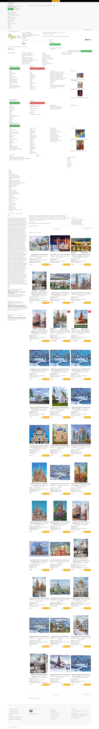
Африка (9, 220)
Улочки (23, 277)
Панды (25, 259)
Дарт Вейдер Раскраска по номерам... (81, 97)
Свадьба (18, 270)
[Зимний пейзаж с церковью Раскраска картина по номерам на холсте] (39, 358)
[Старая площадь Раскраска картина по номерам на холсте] (81, 282)
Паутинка (32, 141)
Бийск (10, 5)
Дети (20, 230)
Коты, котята (32, 75)
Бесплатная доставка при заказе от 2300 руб (69, 165)
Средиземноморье (17, 276)
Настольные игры (12, 191)
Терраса (9, 277)
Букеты (20, 221)
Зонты (25, 238)
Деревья (13, 230)
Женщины (13, 236)
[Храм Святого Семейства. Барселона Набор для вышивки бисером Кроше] (60, 511)
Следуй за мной (15, 274)
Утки (26, 277)
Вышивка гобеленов (54, 139)
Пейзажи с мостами (13, 81)
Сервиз (15, 271)
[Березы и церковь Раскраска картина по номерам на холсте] (39, 282)
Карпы (22, 241)
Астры (20, 219)
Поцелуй (13, 264)
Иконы (10, 130)
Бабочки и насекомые (13, 131)
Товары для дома (12, 203)
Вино (26, 223)
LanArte (31, 150)
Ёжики (25, 235)
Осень (26, 258)
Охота (18, 259)
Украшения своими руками (14, 193)
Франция (19, 279)
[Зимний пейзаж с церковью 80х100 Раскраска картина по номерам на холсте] (60, 358)
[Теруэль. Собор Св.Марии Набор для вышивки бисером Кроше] (81, 473)
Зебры (17, 237)
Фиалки (11, 279)
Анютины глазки (11, 219)
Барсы (23, 220)
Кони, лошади (32, 76)
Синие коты (15, 272)
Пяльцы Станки (53, 130)
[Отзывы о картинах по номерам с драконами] (18, 315)
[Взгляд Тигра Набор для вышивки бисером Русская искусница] (80, 133)
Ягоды (19, 283)
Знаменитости (20, 238)
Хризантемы (24, 280)
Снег (23, 274)
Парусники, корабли (13, 139)
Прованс (25, 264)
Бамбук (20, 220)
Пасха (20, 260)
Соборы (16, 275)
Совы (31, 73)
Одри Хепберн (20, 257)
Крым (24, 243)
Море (12, 251)
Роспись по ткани (12, 197)
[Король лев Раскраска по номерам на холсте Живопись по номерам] (80, 74)
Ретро (22, 266)
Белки (9, 221)
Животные (32, 74)
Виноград (10, 224)
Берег (12, 221)
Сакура (17, 269)
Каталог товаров (12, 174)
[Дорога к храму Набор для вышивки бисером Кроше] (60, 434)
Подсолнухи (32, 82)
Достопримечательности (19, 234)
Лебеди (23, 244)
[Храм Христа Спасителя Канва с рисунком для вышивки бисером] (81, 587)
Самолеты (21, 269)
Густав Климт (22, 227)
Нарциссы (19, 254)
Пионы (31, 79)
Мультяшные (32, 78)
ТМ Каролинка (33, 130)
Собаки (13, 275)
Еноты (9, 236)
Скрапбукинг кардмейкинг (14, 184)
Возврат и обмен (12, 207)
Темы (9, 215)
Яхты (9, 285)
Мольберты (52, 81)
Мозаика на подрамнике (35, 106)
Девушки (9, 229)
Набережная (10, 254)
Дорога (12, 234)
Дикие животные (18, 231)
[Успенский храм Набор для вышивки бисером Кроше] (60, 549)
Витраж (13, 224)
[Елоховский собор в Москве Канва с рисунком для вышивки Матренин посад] (81, 434)
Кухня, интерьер (12, 76)
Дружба (13, 235)
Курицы (13, 244)
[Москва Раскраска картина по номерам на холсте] (81, 320)
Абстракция (11, 72)
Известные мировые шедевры (15, 148)
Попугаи (21, 263)
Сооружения (23, 275)
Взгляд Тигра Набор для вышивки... (81, 139)
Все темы (12, 213)
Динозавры (24, 231)
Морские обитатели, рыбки (14, 116)
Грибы (18, 227)
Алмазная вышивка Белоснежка (56, 107)
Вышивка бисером (54, 134)
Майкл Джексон (21, 248)
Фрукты (22, 279)
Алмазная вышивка (13, 711)
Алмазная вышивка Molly (55, 108)
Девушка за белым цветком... (80, 88)
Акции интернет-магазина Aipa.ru (15, 209)
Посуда (9, 264)
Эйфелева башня (11, 283)
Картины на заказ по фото (37, 68)
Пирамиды (20, 262)
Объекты (11, 117)
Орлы (20, 258)
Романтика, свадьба (13, 146)
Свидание (23, 270)
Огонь (16, 257)
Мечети (20, 249)
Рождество (10, 268)
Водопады (17, 224)
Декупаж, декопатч (12, 186)
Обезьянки (12, 257)
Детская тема (12, 135)
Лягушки (12, 248)
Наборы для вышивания (14, 177)
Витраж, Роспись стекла (14, 198)
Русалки (20, 268)
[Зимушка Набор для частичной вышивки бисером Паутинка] (39, 243)
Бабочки (13, 220)
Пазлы (43, 52)
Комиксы (19, 242)
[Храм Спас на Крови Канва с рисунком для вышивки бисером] (39, 473)
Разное (10, 111)
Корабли (23, 242)
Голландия (14, 226)
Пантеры (9, 260)
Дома (16, 232)
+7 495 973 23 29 (11, 4)
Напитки (14, 254)
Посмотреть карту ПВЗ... (27, 36)
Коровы (9, 243)
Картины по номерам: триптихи (56, 76)
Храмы (20, 280)
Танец (25, 276)
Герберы (21, 225)
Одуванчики (10, 258)
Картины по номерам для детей (56, 79)
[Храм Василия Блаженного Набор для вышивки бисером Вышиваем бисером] (39, 549)
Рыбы (13, 269)
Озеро (14, 258)
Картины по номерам (13, 709)
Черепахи (15, 282)
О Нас (9, 22)
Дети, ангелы (12, 115)
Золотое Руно (32, 132)
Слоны (20, 274)
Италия (15, 241)
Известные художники (13, 85)
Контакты (10, 27)
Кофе (18, 243)
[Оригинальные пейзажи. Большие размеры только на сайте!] (18, 290)
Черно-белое (20, 282)
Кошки (21, 243)
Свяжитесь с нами (54, 715)
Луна (19, 247)
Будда (17, 221)
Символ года (23, 271)
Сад (15, 269)
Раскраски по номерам (26, 52)
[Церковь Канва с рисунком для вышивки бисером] (60, 625)
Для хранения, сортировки (35, 114)
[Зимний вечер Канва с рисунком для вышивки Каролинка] (60, 473)
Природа (11, 78)
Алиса (31, 129)
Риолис (31, 142)
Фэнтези (9, 280)
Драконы (9, 235)
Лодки (24, 246)
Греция (15, 227)
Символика (10, 272)
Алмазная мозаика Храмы (76, 220)
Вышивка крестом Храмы (76, 222)
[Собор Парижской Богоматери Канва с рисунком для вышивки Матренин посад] (60, 587)
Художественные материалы (15, 181)
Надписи (11, 140)
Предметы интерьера (13, 132)
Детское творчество (13, 190)
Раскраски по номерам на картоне (57, 73)
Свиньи (9, 271)
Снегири (26, 274)
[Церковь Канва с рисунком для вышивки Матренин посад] (60, 396)
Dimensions (32, 145)
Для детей (10, 232)
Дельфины (22, 229)
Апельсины (17, 219)
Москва (22, 251)
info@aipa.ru (77, 717)
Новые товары (54, 711)
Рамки (51, 82)
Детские (11, 110)
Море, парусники (12, 87)
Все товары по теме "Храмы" (77, 224)
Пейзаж (10, 141)
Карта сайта (53, 719)
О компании (11, 205)
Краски (51, 84)
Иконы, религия (33, 86)
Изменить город (65, 36)
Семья (12, 271)
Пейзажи (23, 260)
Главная (10, 173)
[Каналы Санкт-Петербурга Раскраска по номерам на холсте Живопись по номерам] (39, 320)
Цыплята (9, 282)
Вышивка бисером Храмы (76, 223)
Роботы (25, 266)
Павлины (21, 259)
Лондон (9, 247)
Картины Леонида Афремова (15, 86)
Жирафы (21, 236)
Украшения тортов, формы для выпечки (17, 182)
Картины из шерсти (13, 185)
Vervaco (31, 153)
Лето (15, 246)
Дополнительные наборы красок (16, 159)
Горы (12, 227)
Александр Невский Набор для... (80, 150)
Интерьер (25, 240)
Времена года (16, 225)
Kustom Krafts (32, 148)
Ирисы (9, 241)
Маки (31, 81)
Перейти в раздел (14, 68)
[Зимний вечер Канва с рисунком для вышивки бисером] (39, 625)
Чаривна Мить (33, 143)
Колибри (9, 242)
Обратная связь (11, 20)
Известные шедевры (15, 240)
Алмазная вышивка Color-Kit (56, 106)
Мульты (15, 253)
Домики (9, 234)
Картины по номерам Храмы (77, 219)
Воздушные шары (23, 224)
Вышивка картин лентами (55, 136)
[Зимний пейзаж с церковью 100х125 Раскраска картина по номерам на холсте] (81, 358)
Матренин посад (33, 135)
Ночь (23, 255)
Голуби (17, 226)
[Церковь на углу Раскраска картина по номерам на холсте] (60, 320)
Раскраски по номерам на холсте (57, 72)
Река (17, 266)
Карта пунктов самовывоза (13, 31)
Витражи (10, 199)
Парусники (16, 260)
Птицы (31, 72)
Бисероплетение (53, 129)
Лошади (16, 247)
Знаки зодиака (14, 238)
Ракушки (9, 266)
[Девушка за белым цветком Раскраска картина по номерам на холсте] (80, 84)
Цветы (31, 84)
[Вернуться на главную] (8, 213)
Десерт (17, 230)
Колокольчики (14, 242)
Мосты (25, 251)
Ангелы (24, 218)
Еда (19, 235)
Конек (31, 134)
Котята (15, 243)
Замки (11, 237)
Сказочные (10, 274)
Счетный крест (53, 132)
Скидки (52, 709)
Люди (10, 74)
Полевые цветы (16, 263)
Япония (25, 283)
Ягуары (22, 283)
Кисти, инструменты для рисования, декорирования (20, 158)
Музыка (11, 75)
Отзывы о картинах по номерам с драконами (17, 317)
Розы (31, 85)
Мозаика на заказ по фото (37, 102)
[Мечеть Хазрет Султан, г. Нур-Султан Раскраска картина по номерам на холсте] (60, 243)
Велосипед (15, 223)
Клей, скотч (11, 195)
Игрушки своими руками (14, 192)
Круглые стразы (33, 110)
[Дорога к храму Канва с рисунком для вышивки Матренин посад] (81, 625)
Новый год (20, 255)
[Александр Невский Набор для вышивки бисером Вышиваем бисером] (80, 145)
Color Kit (31, 146)
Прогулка (10, 265)
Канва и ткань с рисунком (55, 131)
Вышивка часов (53, 141)
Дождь (13, 232)
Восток (10, 134)
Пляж (23, 262)
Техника (13, 277)
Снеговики (10, 275)
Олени (17, 258)
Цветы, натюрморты (13, 147)
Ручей (23, 268)
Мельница (17, 249)
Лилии (17, 246)
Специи (9, 276)
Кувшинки (10, 244)
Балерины (17, 220)
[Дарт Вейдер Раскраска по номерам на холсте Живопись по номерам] (80, 93)
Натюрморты (10, 255)
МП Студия (32, 139)
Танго (22, 276)
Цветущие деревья (12, 281)
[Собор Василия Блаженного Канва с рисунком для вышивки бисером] (39, 511)
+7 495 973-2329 (85, 714)
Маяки (9, 249)
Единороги (22, 235)
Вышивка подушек (54, 137)
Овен (31, 140)
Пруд (13, 265)
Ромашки (16, 268)
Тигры (16, 277)
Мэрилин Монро (24, 253)
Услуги (10, 202)
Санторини (14, 270)
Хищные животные (15, 280)
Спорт (12, 276)
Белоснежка (32, 131)
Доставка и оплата (11, 23)
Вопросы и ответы (12, 208)
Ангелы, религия (12, 129)
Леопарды (10, 246)
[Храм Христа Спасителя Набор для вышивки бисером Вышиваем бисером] (39, 434)
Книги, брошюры (12, 201)
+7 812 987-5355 (82, 715)
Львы (21, 247)
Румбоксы (44, 54)
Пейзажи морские (13, 80)
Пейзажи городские (13, 79)
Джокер (12, 231)
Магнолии (16, 248)
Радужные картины (21, 265)
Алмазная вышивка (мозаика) (28, 54)
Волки (9, 225)
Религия (19, 266)
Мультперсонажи (19, 252)
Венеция (20, 223)
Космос (12, 243)
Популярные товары (55, 713)
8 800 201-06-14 (11, 2)
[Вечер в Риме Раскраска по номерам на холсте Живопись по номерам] (81, 243)
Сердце (18, 271)
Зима (10, 84)
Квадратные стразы (34, 108)
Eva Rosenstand (33, 147)
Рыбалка (9, 269)
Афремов (24, 219)
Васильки (11, 223)
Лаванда (19, 244)
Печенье (12, 262)
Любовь (24, 247)
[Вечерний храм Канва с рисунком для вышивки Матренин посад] (60, 663)
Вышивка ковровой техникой (56, 140)
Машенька (32, 137)
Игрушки (9, 240)
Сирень (31, 80)
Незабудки (15, 255)
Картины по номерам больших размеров (58, 78)
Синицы (19, 272)
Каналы (19, 241)
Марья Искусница (33, 136)
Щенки (24, 282)
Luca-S (31, 151)
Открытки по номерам (12, 259)
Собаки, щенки (33, 89)
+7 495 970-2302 (78, 714)
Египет (16, 235)
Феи (8, 279)
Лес (13, 246)
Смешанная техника (54, 135)
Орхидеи (23, 258)
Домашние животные (22, 232)
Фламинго (15, 279)
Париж (13, 260)
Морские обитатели (17, 251)
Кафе (25, 241)
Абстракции (10, 218)
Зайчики (24, 236)
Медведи (12, 249)
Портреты (25, 263)
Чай (12, 282)
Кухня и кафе (12, 106)
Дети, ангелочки (12, 73)
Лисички (20, 246)
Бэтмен (24, 221)
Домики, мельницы (13, 82)
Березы (14, 221)
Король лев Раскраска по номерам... (78, 78)
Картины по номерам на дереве (56, 74)
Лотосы (12, 247)
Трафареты (11, 196)
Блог (9, 286)
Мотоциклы (10, 252)
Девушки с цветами (16, 229)
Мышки (18, 253)
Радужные (32, 87)
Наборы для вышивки (13, 713)
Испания (12, 241)
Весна (23, 223)
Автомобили (15, 218)
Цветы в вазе (21, 281)
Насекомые (23, 254)
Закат (9, 237)
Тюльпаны (19, 277)
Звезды (14, 237)
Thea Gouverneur (33, 152)
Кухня (16, 244)
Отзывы (9, 25)
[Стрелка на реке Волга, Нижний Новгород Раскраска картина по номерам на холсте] (60, 282)
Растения (13, 266)
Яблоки (16, 283)
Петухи (9, 262)
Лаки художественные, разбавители (57, 85)
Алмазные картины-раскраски (56, 75)
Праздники (11, 142)
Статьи (9, 26)
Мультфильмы (11, 253)
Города (21, 226)
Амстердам (20, 218)
